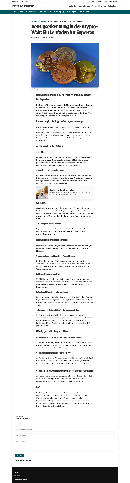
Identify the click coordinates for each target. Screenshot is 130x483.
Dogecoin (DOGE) (31, 12)
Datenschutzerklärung (110, 1)
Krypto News (83, 6)
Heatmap (102, 6)
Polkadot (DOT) (72, 12)
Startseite (71, 6)
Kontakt (91, 1)
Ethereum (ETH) (45, 12)
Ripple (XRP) (84, 12)
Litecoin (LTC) (59, 12)
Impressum (99, 1)
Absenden (19, 455)
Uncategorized (42, 21)
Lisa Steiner (35, 37)
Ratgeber (112, 6)
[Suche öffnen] (116, 12)
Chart (94, 6)
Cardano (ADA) (18, 12)
